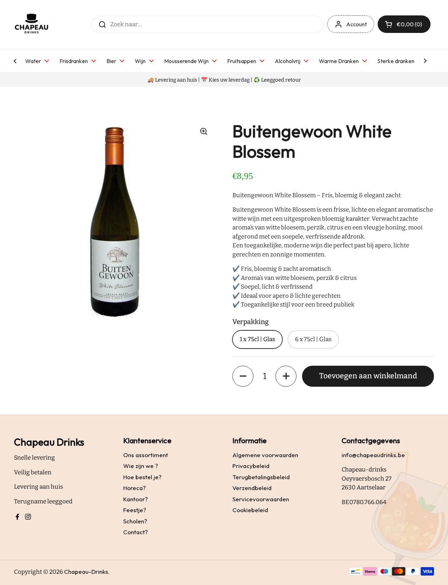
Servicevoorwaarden (260, 499)
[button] (242, 376)
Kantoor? (135, 499)
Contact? (135, 532)
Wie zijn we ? (140, 465)
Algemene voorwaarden (265, 455)
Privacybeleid (251, 465)
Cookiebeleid (250, 510)
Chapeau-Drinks (86, 571)
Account (356, 24)
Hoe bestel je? (142, 477)
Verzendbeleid (252, 487)
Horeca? (134, 487)
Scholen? (135, 521)
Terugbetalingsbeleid (261, 477)
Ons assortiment (145, 455)
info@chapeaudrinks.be (373, 455)
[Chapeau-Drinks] (31, 24)
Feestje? (134, 510)
